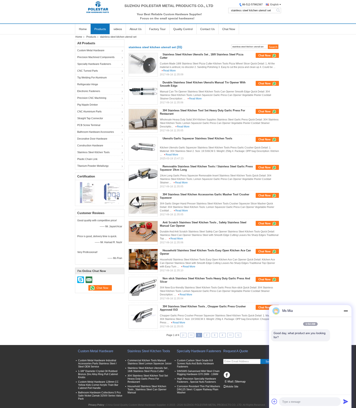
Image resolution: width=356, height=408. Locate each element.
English (274, 4)
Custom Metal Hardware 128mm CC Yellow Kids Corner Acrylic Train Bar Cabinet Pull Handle (98, 384)
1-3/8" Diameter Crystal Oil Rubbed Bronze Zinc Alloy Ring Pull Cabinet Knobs (98, 374)
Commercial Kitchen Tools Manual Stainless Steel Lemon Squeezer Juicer (150, 362)
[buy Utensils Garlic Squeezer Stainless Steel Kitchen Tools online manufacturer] (143, 147)
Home (83, 29)
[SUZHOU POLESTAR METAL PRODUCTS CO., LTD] (97, 7)
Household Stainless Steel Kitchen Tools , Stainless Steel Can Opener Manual (147, 389)
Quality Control (183, 29)
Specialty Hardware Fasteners (94, 64)
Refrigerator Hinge (87, 84)
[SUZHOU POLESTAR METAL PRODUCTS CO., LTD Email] (88, 279)
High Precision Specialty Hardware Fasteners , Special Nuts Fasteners (196, 380)
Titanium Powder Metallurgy (93, 165)
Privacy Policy (96, 404)
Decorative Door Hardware (92, 138)
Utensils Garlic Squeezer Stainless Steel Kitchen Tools (197, 138)
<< (191, 335)
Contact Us (207, 29)
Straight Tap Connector (90, 118)
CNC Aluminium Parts (89, 111)
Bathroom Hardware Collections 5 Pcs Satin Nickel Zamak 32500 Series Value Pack (100, 395)
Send (269, 361)
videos (118, 29)
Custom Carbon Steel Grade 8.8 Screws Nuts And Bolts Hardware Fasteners (195, 363)
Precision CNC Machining (91, 98)
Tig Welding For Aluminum (92, 77)
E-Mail (229, 381)
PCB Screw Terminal (88, 125)
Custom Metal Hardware (90, 50)
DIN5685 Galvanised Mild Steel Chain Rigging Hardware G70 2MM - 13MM (198, 373)
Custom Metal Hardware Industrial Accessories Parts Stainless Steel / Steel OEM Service (97, 363)
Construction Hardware (90, 145)
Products (100, 29)
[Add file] (274, 401)
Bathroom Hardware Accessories (95, 132)
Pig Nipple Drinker (87, 104)
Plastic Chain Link (87, 159)
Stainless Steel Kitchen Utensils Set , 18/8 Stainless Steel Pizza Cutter (148, 370)
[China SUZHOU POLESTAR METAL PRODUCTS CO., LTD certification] (87, 192)
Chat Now (228, 29)
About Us (136, 29)
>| (238, 335)
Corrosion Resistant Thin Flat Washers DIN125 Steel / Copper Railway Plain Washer (198, 389)
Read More (169, 70)
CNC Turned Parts (87, 70)
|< (183, 335)
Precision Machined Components (96, 57)
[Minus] (345, 310)
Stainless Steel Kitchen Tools (93, 152)
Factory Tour (157, 29)
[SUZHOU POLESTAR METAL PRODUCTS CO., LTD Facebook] (227, 376)
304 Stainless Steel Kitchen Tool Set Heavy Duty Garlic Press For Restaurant (148, 378)
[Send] (345, 401)
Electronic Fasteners (88, 91)
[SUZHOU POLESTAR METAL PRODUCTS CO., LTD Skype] (80, 279)
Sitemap (240, 381)
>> (230, 335)
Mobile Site (232, 386)
